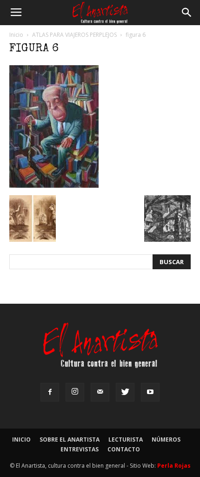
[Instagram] (75, 392)
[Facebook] (49, 392)
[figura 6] (54, 185)
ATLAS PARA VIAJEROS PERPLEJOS (74, 35)
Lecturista (125, 439)
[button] (187, 12)
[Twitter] (125, 392)
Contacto (123, 449)
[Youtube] (150, 392)
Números (166, 439)
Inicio (16, 35)
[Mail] (100, 392)
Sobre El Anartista (70, 439)
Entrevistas (79, 449)
